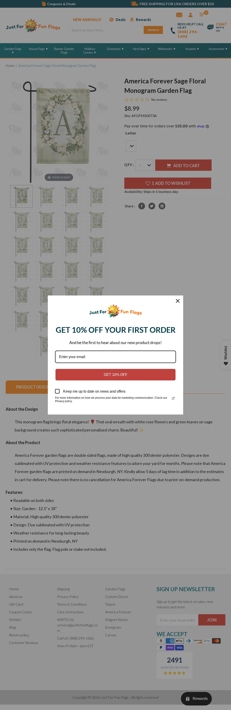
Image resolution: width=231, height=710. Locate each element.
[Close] (177, 300)
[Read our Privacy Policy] (173, 398)
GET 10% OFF (115, 375)
